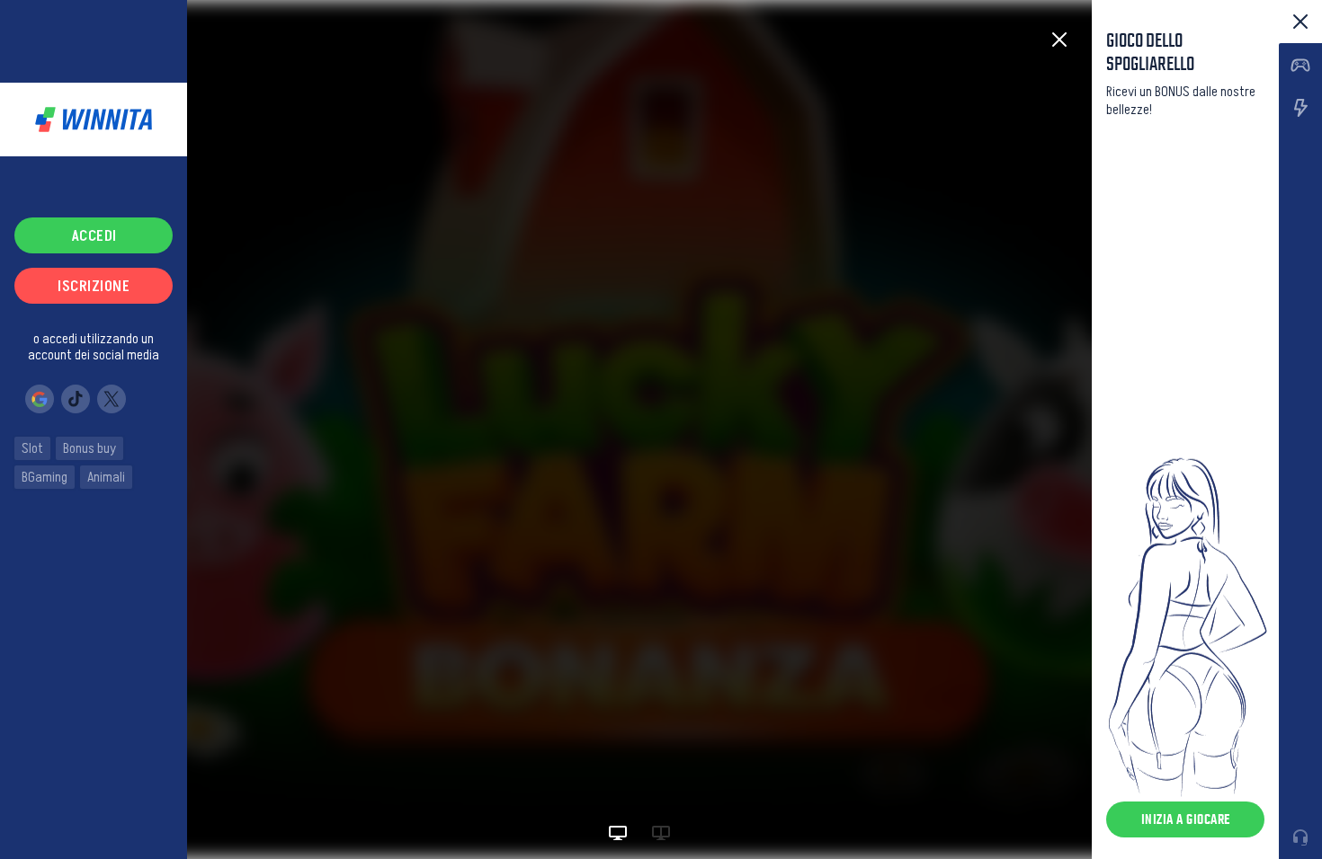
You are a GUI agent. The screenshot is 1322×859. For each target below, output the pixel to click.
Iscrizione (94, 285)
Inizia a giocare (1185, 819)
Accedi (94, 235)
